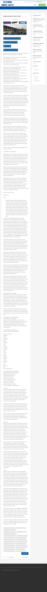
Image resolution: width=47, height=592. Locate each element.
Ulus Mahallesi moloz (20, 549)
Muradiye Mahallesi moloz (10, 545)
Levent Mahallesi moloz (9, 543)
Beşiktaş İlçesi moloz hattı (12, 16)
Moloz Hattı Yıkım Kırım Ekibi (10, 42)
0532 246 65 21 (39, 1)
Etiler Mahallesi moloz (9, 537)
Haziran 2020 (36, 69)
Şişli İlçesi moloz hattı (37, 49)
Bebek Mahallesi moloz (22, 531)
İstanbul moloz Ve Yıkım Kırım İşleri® (12, 38)
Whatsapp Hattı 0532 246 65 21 (11, 49)
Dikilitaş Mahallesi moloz (22, 535)
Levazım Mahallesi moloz (22, 541)
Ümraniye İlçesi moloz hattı (38, 43)
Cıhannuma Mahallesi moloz (10, 535)
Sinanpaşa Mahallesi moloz (22, 547)
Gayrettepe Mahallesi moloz (21, 537)
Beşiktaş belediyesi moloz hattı (10, 533)
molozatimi (15, 19)
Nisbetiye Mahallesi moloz (22, 545)
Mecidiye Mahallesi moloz (21, 543)
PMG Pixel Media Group (5, 570)
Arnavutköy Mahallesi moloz (10, 529)
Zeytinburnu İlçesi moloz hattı (39, 18)
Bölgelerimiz (11, 557)
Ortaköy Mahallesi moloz (9, 547)
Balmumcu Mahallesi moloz (10, 531)
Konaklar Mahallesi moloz (10, 539)
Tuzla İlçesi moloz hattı (37, 31)
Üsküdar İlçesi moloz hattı (38, 37)
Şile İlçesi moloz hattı (37, 55)
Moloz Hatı (36, 78)
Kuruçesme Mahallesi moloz (10, 541)
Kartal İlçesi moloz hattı (37, 25)
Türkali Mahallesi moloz (9, 549)
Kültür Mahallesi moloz (21, 539)
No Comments (26, 557)
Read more (25, 553)
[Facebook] (45, 2)
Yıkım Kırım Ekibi (37, 80)
